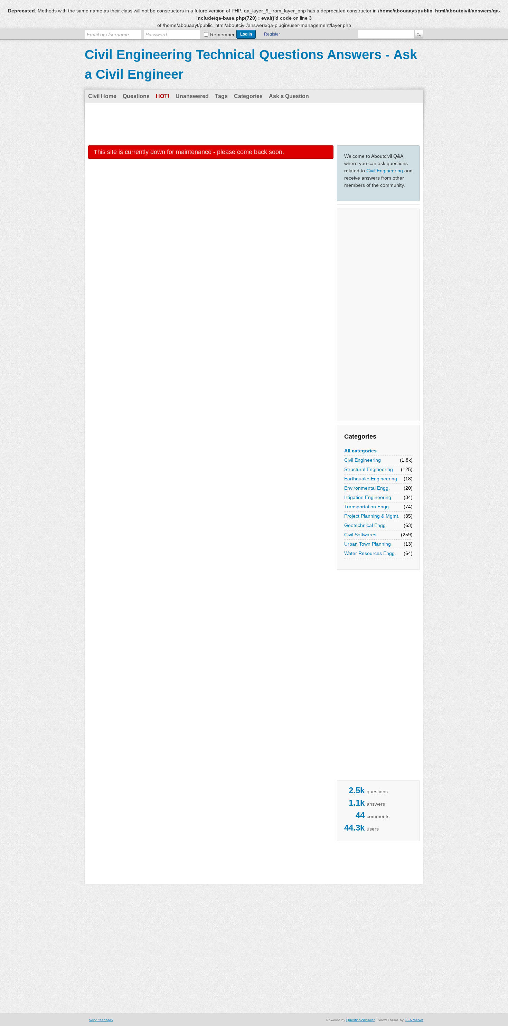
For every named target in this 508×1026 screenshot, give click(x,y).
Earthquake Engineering (370, 478)
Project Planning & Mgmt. (371, 516)
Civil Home (102, 96)
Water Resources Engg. (370, 553)
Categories (248, 96)
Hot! (162, 96)
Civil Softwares (360, 534)
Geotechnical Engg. (365, 525)
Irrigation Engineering (367, 497)
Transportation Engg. (367, 506)
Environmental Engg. (367, 488)
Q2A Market (414, 1020)
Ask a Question (289, 96)
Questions (136, 96)
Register (272, 34)
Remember (222, 34)
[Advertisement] (254, 124)
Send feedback (101, 1020)
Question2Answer (360, 1020)
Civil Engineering (384, 170)
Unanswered (192, 96)
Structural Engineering (368, 469)
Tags (221, 96)
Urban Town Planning (367, 544)
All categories (360, 450)
